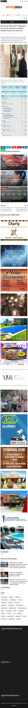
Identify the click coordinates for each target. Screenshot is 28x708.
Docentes (10, 602)
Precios (3, 616)
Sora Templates (10, 703)
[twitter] (25, 1)
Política (9, 613)
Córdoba (17, 33)
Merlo (2, 610)
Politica (3, 613)
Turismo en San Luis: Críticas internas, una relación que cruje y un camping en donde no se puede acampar (18, 582)
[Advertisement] (14, 646)
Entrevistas (4, 608)
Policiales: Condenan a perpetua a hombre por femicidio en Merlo (16, 574)
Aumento (11, 597)
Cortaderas (13, 600)
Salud (24, 616)
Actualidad (4, 156)
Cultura (20, 600)
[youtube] (27, 1)
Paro (15, 610)
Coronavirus (4, 600)
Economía (17, 602)
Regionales (18, 616)
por (14, 613)
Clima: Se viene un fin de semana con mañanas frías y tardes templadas (12, 198)
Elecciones (11, 605)
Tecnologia (4, 619)
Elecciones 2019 (19, 605)
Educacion (4, 605)
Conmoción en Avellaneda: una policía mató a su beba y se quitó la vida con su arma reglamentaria (13, 181)
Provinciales (10, 616)
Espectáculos (12, 608)
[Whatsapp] (3, 149)
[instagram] (22, 1)
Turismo (18, 619)
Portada (4, 22)
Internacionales (22, 608)
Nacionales (9, 610)
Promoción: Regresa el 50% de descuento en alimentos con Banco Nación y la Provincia (14, 165)
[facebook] (20, 1)
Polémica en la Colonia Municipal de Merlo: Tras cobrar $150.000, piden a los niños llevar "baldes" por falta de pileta (14, 566)
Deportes (3, 602)
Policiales (20, 610)
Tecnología (11, 619)
